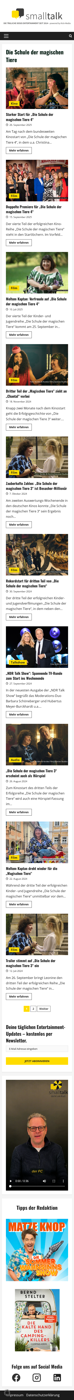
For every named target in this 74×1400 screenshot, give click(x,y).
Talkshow (18, 662)
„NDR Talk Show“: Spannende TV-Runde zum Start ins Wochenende (37, 647)
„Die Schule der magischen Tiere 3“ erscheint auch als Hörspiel (37, 744)
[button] (6, 36)
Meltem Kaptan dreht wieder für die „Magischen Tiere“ (37, 842)
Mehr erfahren (20, 151)
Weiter (43, 1009)
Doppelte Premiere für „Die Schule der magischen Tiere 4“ (37, 180)
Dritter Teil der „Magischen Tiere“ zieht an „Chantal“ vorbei (37, 365)
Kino (14, 103)
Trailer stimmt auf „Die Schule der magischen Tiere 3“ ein (37, 934)
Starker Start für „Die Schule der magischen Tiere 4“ (37, 88)
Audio (15, 760)
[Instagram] (36, 1378)
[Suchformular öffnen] (70, 36)
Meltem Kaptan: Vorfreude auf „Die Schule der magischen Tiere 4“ (37, 272)
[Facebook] (16, 1378)
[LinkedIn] (57, 1378)
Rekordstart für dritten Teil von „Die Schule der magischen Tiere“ (37, 555)
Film (14, 196)
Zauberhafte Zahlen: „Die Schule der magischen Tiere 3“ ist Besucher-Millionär (37, 457)
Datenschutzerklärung (43, 1395)
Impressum (15, 1395)
